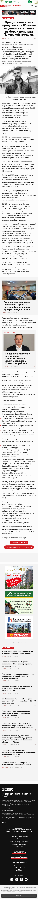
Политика (7, 18)
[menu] (29, 6)
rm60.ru (19, 870)
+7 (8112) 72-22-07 (19, 853)
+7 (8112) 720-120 (19, 867)
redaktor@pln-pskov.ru (19, 857)
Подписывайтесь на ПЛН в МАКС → (19, 547)
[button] (36, 6)
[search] (32, 6)
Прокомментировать (19, 542)
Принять (19, 896)
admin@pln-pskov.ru (19, 862)
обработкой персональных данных (14, 891)
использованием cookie (6, 890)
